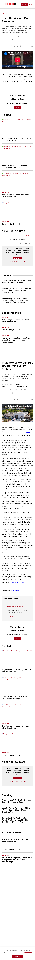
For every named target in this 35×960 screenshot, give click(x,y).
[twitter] (17, 46)
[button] (3, 4)
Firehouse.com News (14, 607)
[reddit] (20, 46)
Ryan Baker (15, 590)
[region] (17, 240)
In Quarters (5, 358)
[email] (23, 46)
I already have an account (17, 261)
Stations (4, 13)
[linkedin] (14, 46)
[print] (32, 46)
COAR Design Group (21, 386)
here (28, 432)
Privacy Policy (28, 952)
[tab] (6, 235)
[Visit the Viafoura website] (28, 243)
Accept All (17, 956)
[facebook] (11, 46)
